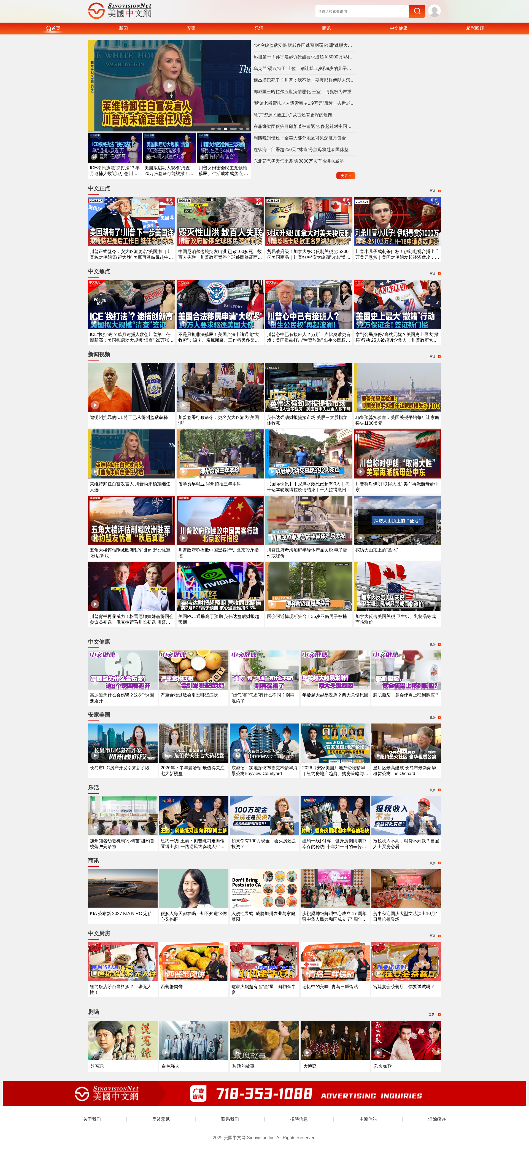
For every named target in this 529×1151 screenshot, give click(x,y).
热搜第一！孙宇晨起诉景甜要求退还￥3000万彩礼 (302, 57)
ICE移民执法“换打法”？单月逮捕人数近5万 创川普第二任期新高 (115, 173)
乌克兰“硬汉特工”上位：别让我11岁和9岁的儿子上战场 (304, 68)
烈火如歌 (383, 1066)
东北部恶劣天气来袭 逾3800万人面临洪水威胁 (298, 161)
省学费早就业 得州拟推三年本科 (209, 484)
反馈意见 (161, 1119)
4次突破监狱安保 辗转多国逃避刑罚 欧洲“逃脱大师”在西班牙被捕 (304, 45)
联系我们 (230, 1119)
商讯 (326, 28)
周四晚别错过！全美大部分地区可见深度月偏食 (299, 138)
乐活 (259, 28)
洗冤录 (97, 1066)
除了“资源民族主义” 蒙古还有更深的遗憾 (292, 114)
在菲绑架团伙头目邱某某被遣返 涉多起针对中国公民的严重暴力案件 (304, 126)
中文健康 (398, 28)
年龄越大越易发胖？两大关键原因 (335, 695)
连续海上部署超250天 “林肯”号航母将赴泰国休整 (301, 149)
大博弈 (310, 1066)
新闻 (123, 28)
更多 (346, 176)
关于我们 (92, 1119)
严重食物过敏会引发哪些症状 (189, 695)
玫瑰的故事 (244, 1066)
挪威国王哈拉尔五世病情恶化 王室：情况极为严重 (302, 91)
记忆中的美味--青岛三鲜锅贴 (330, 986)
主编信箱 (368, 1119)
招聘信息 (299, 1119)
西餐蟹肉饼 (172, 986)
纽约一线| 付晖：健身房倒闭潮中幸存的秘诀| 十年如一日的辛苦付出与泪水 (334, 846)
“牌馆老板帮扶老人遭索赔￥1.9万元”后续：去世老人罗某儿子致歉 (304, 103)
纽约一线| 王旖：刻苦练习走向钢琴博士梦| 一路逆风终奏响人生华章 (193, 846)
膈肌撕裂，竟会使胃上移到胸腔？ (406, 695)
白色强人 (170, 1066)
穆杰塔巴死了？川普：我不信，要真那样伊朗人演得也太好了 (304, 80)
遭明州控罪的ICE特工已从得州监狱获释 (129, 417)
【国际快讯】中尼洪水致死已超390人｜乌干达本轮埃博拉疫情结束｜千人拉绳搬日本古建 (309, 490)
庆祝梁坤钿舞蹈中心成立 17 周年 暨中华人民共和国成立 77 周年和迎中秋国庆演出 (334, 919)
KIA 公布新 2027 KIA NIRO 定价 (121, 913)
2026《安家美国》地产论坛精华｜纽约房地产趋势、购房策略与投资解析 (335, 773)
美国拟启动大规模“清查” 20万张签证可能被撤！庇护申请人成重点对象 (168, 173)
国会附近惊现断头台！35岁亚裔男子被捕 (307, 616)
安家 (191, 28)
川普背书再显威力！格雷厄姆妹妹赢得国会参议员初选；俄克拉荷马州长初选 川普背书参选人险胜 (132, 622)
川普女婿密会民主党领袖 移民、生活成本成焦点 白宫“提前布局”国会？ (223, 173)
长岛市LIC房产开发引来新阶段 (120, 767)
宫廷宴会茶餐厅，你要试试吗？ (404, 986)
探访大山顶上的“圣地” (376, 550)
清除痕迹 (437, 1119)
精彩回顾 (475, 28)
